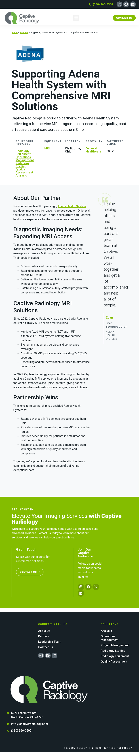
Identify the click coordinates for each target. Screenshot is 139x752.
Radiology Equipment (23, 152)
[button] (76, 18)
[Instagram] (119, 4)
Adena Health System (72, 206)
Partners (24, 32)
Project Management (115, 645)
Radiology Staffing (22, 164)
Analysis (21, 175)
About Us (44, 631)
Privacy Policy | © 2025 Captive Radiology (98, 747)
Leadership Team (49, 641)
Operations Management (25, 158)
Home (15, 32)
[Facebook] (126, 4)
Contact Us (45, 647)
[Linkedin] (133, 4)
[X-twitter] (95, 587)
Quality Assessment (24, 170)
